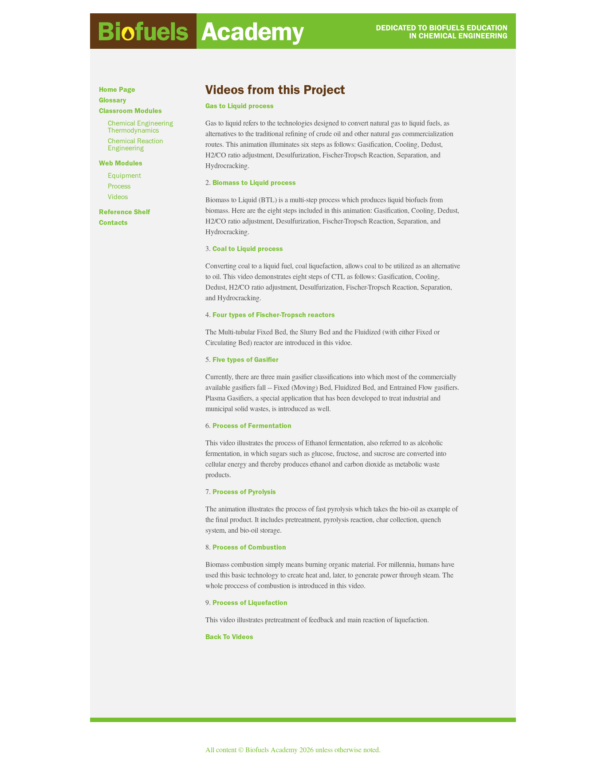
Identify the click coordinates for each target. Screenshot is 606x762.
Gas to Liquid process (239, 106)
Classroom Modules (130, 110)
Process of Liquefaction (249, 602)
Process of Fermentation (251, 425)
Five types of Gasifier (245, 359)
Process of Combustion (248, 547)
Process (119, 186)
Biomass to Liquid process (253, 182)
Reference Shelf (124, 212)
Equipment (124, 175)
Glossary (112, 100)
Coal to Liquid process (247, 248)
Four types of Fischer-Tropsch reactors (273, 314)
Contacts (113, 222)
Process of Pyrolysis (243, 491)
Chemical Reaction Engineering (135, 144)
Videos (118, 196)
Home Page (117, 89)
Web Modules (120, 163)
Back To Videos (229, 636)
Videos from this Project (275, 89)
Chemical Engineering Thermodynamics (140, 127)
